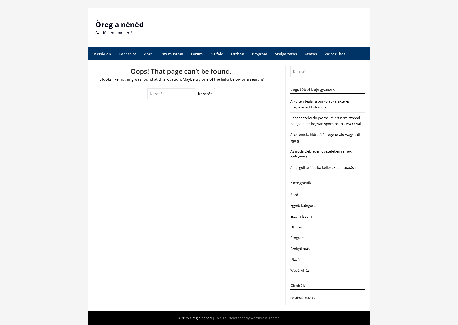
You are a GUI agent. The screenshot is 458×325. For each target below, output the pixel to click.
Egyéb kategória (303, 205)
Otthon (237, 53)
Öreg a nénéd (119, 24)
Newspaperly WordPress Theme (254, 318)
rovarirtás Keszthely (302, 297)
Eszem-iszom (171, 53)
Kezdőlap (102, 53)
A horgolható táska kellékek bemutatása (323, 167)
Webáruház (335, 53)
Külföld (217, 53)
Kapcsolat (127, 53)
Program (259, 53)
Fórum (197, 53)
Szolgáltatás (286, 53)
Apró (148, 53)
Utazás (311, 53)
